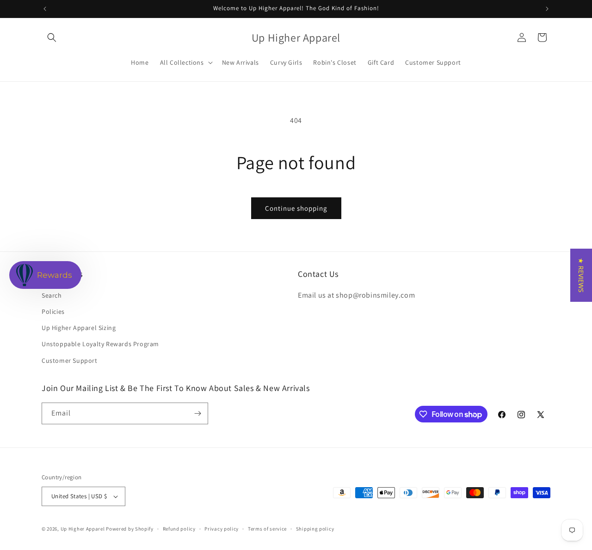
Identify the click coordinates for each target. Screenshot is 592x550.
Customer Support (70, 360)
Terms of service (267, 529)
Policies (53, 311)
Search (52, 295)
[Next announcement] (547, 9)
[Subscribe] (197, 413)
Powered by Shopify (130, 529)
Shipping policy (315, 529)
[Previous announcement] (45, 9)
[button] (52, 37)
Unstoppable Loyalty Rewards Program (100, 344)
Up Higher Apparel (83, 529)
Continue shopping (296, 208)
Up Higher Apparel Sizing (79, 328)
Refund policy (179, 529)
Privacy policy (221, 529)
